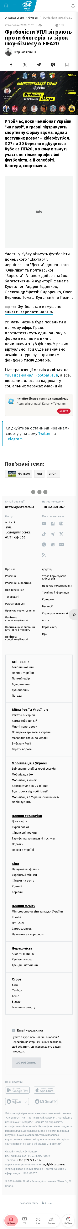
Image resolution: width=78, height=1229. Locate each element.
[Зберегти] (67, 64)
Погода (17, 695)
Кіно (15, 864)
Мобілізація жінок (24, 780)
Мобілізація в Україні (29, 763)
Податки (17, 844)
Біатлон (17, 1001)
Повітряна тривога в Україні (31, 732)
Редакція (10, 576)
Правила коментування (57, 585)
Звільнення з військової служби (34, 769)
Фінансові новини (24, 833)
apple (46, 1090)
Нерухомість (22, 948)
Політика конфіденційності (16, 619)
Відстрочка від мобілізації (30, 791)
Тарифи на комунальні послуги (33, 838)
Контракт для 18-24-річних (30, 786)
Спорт (16, 979)
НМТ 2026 (18, 923)
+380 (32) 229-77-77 (29, 1160)
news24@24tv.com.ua (19, 507)
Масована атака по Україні (30, 738)
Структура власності (55, 613)
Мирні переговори (24, 726)
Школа (16, 917)
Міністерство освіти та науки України (37, 911)
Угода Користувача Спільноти (54, 577)
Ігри (44, 634)
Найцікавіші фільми (25, 869)
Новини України (23, 673)
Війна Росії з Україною (30, 710)
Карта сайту (49, 627)
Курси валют (20, 827)
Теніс (15, 996)
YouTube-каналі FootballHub (31, 375)
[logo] (27, 5)
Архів (45, 620)
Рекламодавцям (15, 603)
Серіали (17, 892)
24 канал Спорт (15, 18)
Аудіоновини (20, 690)
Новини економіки (27, 816)
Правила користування (20, 610)
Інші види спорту (23, 1007)
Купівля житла (22, 959)
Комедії (17, 886)
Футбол (33, 18)
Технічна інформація (55, 592)
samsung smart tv (46, 1101)
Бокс (15, 985)
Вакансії (47, 606)
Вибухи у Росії (21, 743)
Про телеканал (14, 590)
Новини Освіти (23, 906)
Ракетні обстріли (23, 715)
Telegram (14, 439)
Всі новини (20, 662)
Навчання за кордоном (27, 934)
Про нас (10, 569)
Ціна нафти (19, 821)
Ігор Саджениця (25, 52)
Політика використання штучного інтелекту (20, 628)
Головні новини (23, 667)
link (44, 523)
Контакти (48, 599)
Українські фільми (24, 875)
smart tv (17, 1101)
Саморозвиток (22, 928)
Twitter (44, 433)
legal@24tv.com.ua (53, 1164)
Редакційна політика (18, 583)
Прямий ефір (21, 678)
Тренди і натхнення (25, 965)
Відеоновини (21, 684)
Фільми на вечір (23, 881)
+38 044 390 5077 (53, 507)
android (17, 1090)
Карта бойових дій (24, 721)
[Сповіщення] (73, 5)
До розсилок (26, 1062)
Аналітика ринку (23, 954)
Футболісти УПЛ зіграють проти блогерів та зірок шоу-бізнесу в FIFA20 (57, 18)
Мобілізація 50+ (22, 774)
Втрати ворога (22, 749)
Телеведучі (12, 597)
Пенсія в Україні (23, 850)
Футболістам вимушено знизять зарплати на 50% (33, 309)
